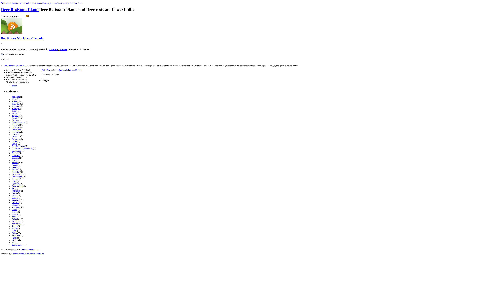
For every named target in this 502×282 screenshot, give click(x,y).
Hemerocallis (17, 174)
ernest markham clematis (15, 66)
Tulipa (14, 233)
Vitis (13, 242)
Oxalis (14, 212)
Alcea (14, 99)
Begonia (15, 115)
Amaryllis (16, 104)
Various (15, 240)
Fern (13, 160)
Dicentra (15, 153)
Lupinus (15, 198)
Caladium (15, 118)
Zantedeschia (17, 245)
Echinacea (16, 155)
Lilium (14, 195)
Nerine (14, 209)
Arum (14, 111)
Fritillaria (15, 170)
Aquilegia (16, 108)
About (14, 86)
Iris (13, 188)
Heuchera (15, 179)
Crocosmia (16, 134)
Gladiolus (15, 172)
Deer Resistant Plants (20, 9)
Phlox (14, 217)
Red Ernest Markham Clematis (22, 38)
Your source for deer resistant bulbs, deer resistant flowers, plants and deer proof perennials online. (41, 3)
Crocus (14, 137)
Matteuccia (16, 200)
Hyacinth (15, 184)
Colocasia (16, 127)
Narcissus (15, 207)
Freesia (14, 167)
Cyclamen (16, 139)
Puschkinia (16, 221)
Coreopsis (16, 132)
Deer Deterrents (18, 146)
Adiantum (16, 97)
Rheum (15, 226)
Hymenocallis (17, 186)
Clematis (53, 49)
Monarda (15, 202)
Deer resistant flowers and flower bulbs (28, 254)
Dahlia (14, 144)
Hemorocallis (17, 177)
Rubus (14, 228)
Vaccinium (16, 235)
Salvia (14, 231)
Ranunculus (16, 224)
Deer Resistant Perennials (22, 148)
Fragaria (15, 165)
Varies (14, 238)
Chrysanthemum (18, 123)
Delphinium (16, 151)
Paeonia (15, 214)
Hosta (14, 181)
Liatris (14, 193)
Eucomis (15, 158)
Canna (14, 120)
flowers (63, 49)
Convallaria (16, 130)
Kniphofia (16, 191)
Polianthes (16, 219)
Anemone (16, 106)
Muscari (15, 205)
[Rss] (11, 33)
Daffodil (15, 141)
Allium (14, 101)
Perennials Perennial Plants (70, 70)
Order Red (46, 70)
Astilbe (14, 113)
